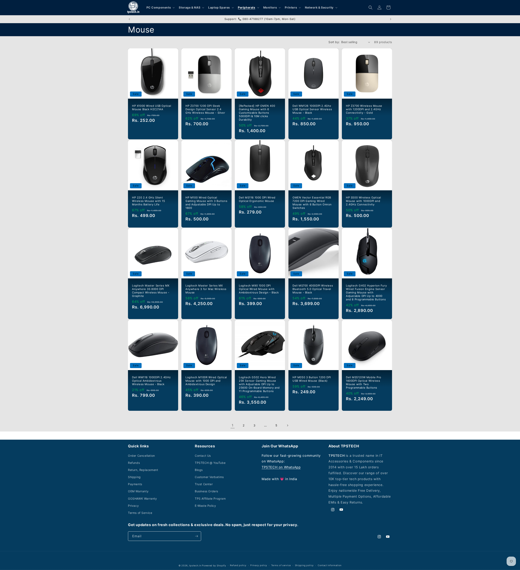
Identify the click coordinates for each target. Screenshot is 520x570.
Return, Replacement (143, 470)
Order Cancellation (141, 455)
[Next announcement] (390, 19)
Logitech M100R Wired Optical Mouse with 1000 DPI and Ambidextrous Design (206, 381)
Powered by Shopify (214, 565)
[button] (160, 7)
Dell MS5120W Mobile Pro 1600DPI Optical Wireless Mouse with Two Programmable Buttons (363, 382)
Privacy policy (258, 565)
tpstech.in (195, 565)
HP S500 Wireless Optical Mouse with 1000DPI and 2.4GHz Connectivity (363, 201)
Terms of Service (140, 512)
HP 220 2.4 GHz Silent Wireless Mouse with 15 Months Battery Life (148, 201)
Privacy (133, 505)
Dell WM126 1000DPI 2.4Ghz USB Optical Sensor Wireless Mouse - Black (312, 109)
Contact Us (203, 455)
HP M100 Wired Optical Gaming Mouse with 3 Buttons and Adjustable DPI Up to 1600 (206, 202)
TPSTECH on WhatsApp (281, 467)
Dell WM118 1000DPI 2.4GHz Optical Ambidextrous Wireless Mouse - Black (151, 381)
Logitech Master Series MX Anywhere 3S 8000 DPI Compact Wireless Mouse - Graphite (150, 291)
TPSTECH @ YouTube (210, 462)
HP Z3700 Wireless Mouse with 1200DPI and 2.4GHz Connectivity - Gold (364, 109)
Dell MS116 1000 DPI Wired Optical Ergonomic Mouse (257, 199)
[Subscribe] (196, 536)
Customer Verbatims (209, 477)
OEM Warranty (138, 491)
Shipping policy (304, 565)
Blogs (199, 470)
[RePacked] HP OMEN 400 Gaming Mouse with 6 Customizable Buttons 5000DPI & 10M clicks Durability (257, 112)
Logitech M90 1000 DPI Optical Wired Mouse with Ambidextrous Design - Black (259, 289)
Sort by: (334, 42)
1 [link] (232, 425)
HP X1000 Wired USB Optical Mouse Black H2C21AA (151, 107)
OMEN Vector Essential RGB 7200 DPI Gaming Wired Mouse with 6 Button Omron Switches (312, 202)
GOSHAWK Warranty (142, 498)
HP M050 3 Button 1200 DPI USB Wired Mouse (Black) (311, 379)
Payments (135, 484)
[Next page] (287, 425)
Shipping (134, 477)
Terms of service (281, 565)
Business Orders (206, 491)
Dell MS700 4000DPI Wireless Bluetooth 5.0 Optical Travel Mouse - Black (312, 289)
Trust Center (204, 484)
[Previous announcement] (129, 19)
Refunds (134, 462)
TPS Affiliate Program (210, 498)
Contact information (329, 565)
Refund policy (238, 565)
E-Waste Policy (205, 505)
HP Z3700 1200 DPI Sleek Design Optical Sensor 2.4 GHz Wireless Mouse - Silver (205, 109)
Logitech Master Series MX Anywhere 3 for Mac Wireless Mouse (205, 289)
